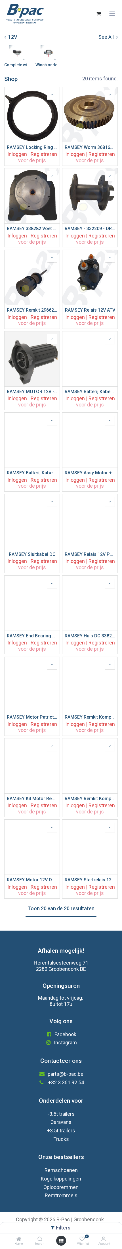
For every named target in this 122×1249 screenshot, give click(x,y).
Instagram (65, 1043)
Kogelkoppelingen (61, 1179)
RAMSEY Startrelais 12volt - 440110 (90, 879)
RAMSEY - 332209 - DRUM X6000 (90, 228)
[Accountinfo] (103, 1239)
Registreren (44, 154)
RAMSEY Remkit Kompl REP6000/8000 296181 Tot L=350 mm (90, 798)
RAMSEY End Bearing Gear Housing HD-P (32, 636)
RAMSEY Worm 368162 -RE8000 (90, 147)
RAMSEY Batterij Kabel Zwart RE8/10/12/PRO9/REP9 (90, 391)
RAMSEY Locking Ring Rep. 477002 (32, 147)
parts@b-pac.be (65, 1074)
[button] (52, 95)
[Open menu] (61, 1240)
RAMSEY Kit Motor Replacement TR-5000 (32, 798)
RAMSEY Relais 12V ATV (90, 310)
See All (106, 37)
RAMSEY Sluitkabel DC (32, 554)
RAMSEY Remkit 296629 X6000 (32, 310)
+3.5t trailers (61, 1131)
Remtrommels (61, 1195)
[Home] (18, 1239)
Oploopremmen (61, 1187)
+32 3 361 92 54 (66, 1082)
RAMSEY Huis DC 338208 (90, 636)
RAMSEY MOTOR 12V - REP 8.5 (32, 391)
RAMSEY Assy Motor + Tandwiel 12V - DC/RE (90, 472)
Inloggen (17, 154)
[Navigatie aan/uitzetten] (112, 13)
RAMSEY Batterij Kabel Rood (32, 472)
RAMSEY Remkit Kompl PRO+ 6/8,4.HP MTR (90, 717)
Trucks (61, 1139)
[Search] (40, 1239)
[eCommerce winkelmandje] (98, 13)
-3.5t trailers (61, 1114)
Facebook (65, 1034)
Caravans (61, 1122)
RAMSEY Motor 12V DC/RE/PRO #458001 (32, 879)
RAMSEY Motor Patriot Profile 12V (32, 717)
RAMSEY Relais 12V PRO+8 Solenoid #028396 (90, 554)
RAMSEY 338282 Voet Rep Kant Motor (32, 228)
